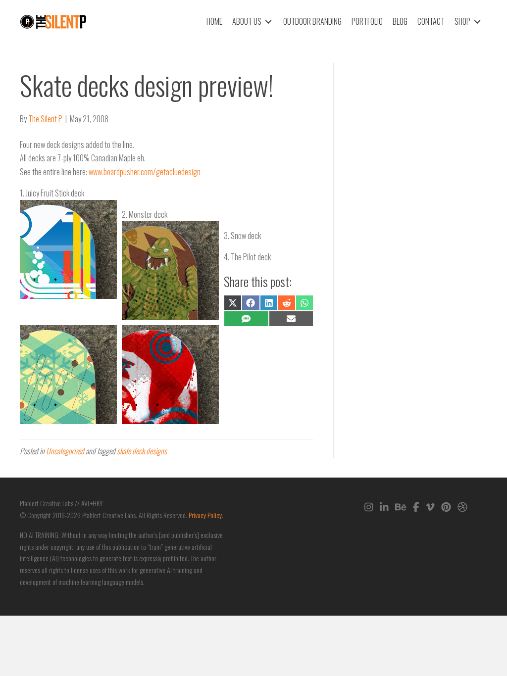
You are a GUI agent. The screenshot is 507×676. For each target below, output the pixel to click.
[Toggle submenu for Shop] (477, 21)
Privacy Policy (205, 515)
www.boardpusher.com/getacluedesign (145, 172)
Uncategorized (65, 451)
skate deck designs (142, 451)
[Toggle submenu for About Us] (268, 21)
